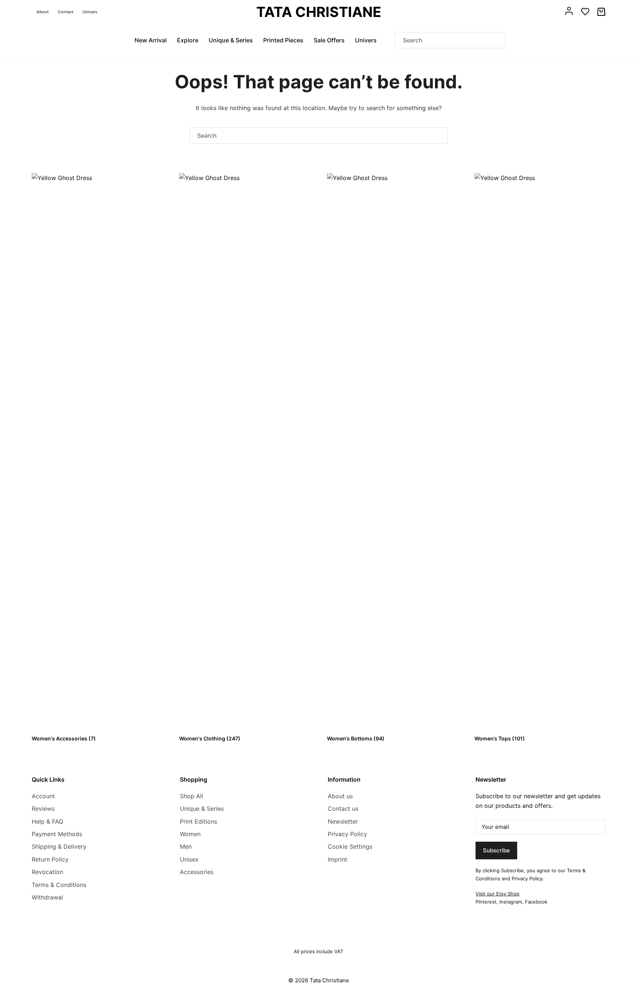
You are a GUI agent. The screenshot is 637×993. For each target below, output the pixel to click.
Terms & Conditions (59, 884)
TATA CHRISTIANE (318, 11)
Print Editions (198, 821)
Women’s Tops (499, 738)
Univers (90, 11)
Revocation (47, 872)
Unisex (189, 859)
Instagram (510, 902)
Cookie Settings (350, 846)
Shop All (191, 796)
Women (190, 834)
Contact (65, 11)
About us (340, 796)
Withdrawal (47, 897)
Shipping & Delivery (59, 846)
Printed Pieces (283, 40)
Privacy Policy (347, 834)
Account (43, 796)
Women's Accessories (64, 738)
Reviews (43, 808)
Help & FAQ (47, 821)
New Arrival (151, 40)
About (42, 11)
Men (186, 846)
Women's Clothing (209, 738)
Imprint (337, 859)
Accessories (196, 872)
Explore (187, 40)
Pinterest (486, 902)
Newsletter (343, 821)
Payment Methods (57, 834)
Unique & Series (231, 40)
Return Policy (50, 859)
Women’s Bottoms (355, 738)
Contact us (343, 808)
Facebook (536, 902)
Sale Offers (329, 40)
